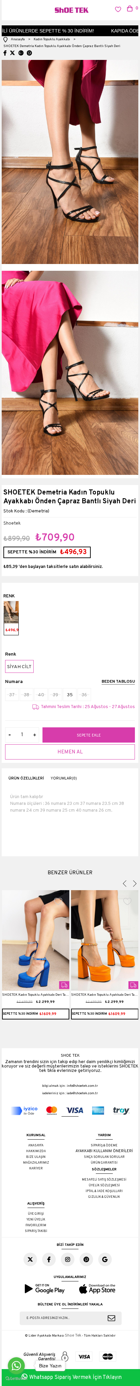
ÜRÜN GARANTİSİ (104, 1163)
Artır (35, 735)
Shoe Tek (73, 1335)
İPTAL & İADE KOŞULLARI (104, 1191)
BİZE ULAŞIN (36, 1157)
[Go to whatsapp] (16, 1365)
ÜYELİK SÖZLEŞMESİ (104, 1185)
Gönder (111, 1318)
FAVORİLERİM (35, 1225)
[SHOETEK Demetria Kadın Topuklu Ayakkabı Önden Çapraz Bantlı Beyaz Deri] (11, 612)
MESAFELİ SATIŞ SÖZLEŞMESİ (104, 1180)
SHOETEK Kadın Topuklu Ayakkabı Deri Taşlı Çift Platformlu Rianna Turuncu (104, 996)
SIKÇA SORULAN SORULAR (104, 1157)
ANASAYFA (35, 1145)
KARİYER (36, 1168)
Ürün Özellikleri (26, 778)
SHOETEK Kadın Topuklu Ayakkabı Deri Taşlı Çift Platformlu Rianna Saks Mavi (35, 996)
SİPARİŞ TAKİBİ (36, 1231)
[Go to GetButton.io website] (16, 1379)
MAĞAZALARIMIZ (36, 1163)
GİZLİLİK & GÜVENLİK (104, 1197)
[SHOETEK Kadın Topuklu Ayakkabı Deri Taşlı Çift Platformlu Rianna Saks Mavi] (36, 940)
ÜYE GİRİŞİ (36, 1214)
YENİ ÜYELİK (36, 1220)
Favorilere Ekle (58, 901)
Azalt (9, 735)
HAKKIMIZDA (36, 1151)
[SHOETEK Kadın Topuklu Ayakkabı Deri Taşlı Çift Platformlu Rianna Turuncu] (105, 940)
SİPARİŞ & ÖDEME (104, 1145)
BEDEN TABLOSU (118, 682)
